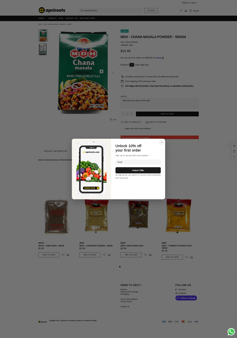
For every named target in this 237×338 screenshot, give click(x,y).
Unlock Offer (138, 170)
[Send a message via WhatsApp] (231, 331)
